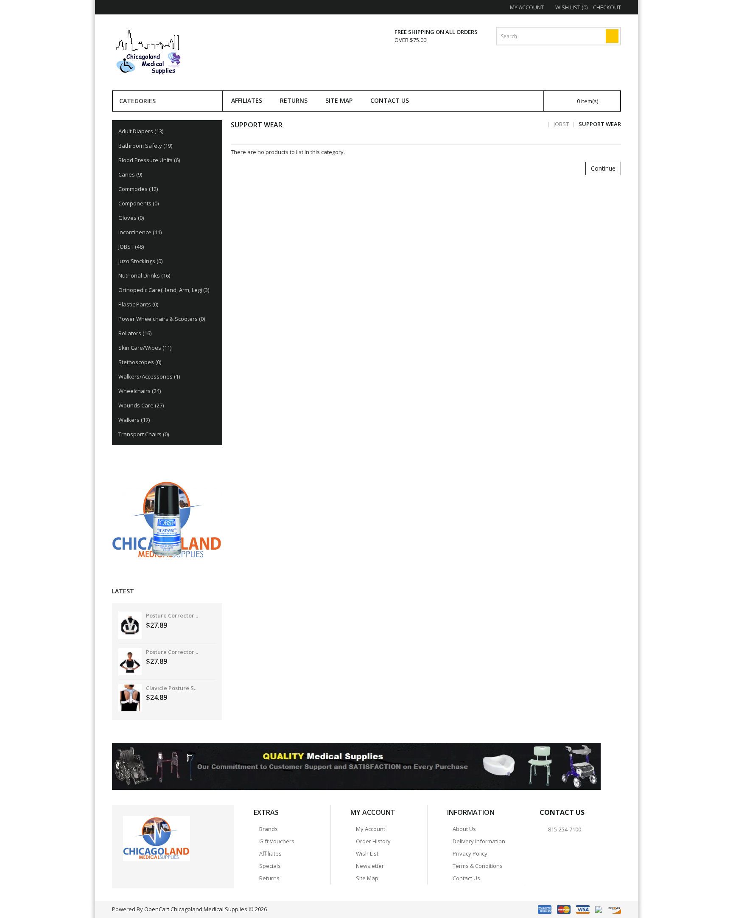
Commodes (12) (138, 189)
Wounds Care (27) (141, 405)
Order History (373, 841)
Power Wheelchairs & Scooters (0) (161, 319)
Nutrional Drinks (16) (144, 275)
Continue (603, 168)
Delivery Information (479, 841)
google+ (159, 871)
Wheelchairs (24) (139, 391)
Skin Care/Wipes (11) (144, 347)
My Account (370, 829)
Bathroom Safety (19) (145, 145)
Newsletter (370, 866)
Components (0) (138, 203)
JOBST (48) (131, 246)
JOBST (561, 124)
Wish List (367, 853)
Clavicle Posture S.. (171, 688)
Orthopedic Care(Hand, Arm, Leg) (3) (163, 290)
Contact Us (389, 100)
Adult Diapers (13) (140, 131)
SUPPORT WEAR (600, 124)
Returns (294, 100)
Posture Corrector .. (172, 615)
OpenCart (156, 909)
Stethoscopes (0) (139, 362)
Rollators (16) (134, 333)
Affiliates (246, 100)
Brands (268, 829)
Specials (270, 866)
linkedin (174, 871)
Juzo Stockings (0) (140, 261)
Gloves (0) (131, 218)
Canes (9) (130, 174)
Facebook (129, 871)
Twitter (144, 871)
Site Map (339, 100)
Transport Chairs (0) (143, 434)
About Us (464, 829)
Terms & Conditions (478, 866)
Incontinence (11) (140, 232)
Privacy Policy (470, 853)
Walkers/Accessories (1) (149, 376)
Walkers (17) (134, 420)
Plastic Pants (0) (138, 304)
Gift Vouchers (276, 841)
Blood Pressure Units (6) (149, 160)
